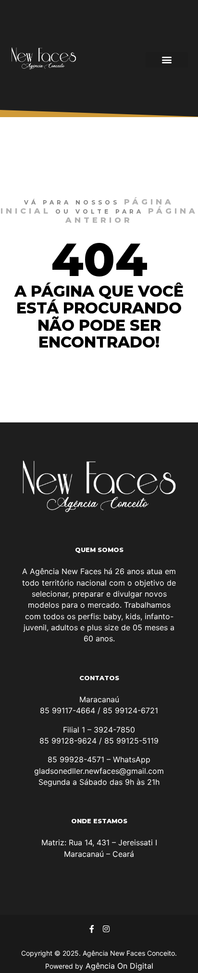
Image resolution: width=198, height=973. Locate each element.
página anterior (131, 215)
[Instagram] (106, 929)
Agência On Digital (118, 966)
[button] (167, 60)
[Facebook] (92, 929)
